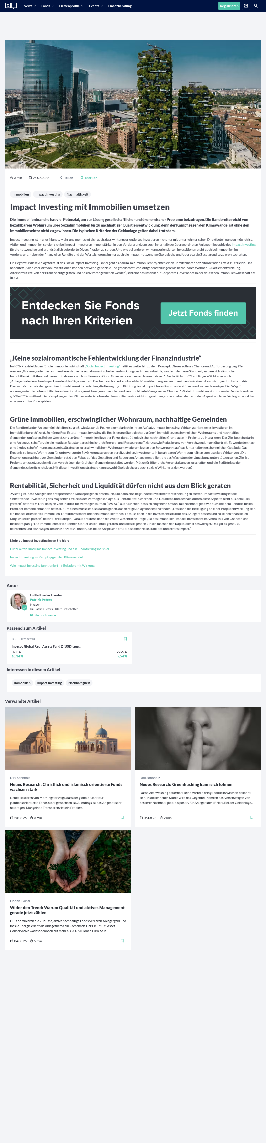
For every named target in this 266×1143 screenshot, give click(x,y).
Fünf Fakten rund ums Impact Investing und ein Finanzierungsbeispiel (59, 549)
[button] (54, 614)
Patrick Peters (41, 600)
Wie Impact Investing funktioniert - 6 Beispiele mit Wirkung (52, 565)
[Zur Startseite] (11, 6)
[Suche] (256, 6)
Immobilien (20, 194)
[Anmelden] (246, 6)
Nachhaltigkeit (77, 194)
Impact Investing (48, 194)
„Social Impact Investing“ (102, 366)
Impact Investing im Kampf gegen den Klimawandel (46, 557)
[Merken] (125, 639)
